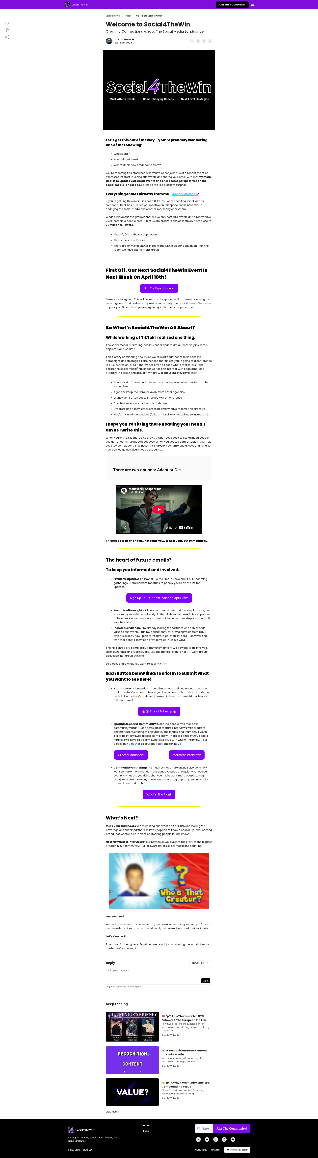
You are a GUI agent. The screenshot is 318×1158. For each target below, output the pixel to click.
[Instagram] (224, 1139)
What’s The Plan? (159, 794)
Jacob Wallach (185, 194)
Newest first (198, 962)
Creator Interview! (131, 755)
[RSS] (233, 1139)
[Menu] (252, 4)
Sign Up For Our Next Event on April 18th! (159, 598)
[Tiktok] (215, 1139)
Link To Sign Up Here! (159, 288)
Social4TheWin (113, 16)
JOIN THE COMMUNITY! (232, 4)
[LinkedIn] (198, 1139)
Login (206, 980)
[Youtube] (207, 1139)
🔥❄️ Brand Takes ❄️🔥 (159, 711)
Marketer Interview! (187, 755)
